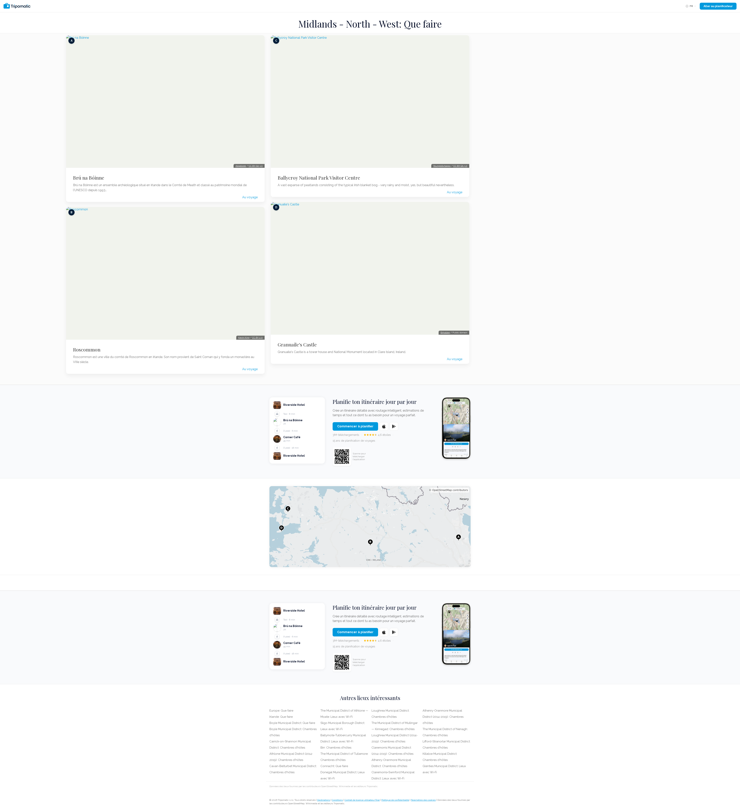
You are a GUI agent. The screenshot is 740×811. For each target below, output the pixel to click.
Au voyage (250, 197)
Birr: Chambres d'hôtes (335, 747)
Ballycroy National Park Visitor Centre (319, 178)
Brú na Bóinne (88, 178)
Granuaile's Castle (297, 344)
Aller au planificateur (718, 6)
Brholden (445, 332)
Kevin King (244, 337)
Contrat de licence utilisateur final (362, 800)
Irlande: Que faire (281, 717)
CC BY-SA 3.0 (256, 166)
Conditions (337, 800)
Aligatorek (240, 166)
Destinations (323, 800)
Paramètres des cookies (423, 800)
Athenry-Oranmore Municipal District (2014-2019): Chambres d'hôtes (443, 717)
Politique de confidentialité (395, 800)
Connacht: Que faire (334, 766)
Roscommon (86, 349)
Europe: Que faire (281, 710)
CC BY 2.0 (257, 337)
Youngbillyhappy (442, 166)
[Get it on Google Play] (394, 426)
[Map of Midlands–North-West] (370, 526)
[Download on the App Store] (384, 426)
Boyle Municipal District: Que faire (292, 723)
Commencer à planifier (355, 426)
